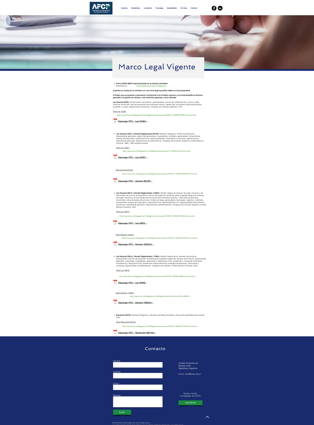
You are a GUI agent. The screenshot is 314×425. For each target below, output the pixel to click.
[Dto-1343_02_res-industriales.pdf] (115, 244)
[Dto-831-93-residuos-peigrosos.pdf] (115, 181)
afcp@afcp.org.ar (193, 374)
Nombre (116, 361)
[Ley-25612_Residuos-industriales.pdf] (115, 223)
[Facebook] (214, 8)
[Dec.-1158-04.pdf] (115, 302)
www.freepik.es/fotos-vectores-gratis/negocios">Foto (129, 424)
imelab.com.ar (145, 423)
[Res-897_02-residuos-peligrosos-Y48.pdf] (115, 332)
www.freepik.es (176, 424)
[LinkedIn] (220, 8)
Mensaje (117, 395)
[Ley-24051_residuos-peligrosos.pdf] (115, 157)
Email (115, 383)
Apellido (117, 372)
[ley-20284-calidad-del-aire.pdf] (115, 121)
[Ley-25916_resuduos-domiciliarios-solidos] (115, 282)
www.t (138, 423)
